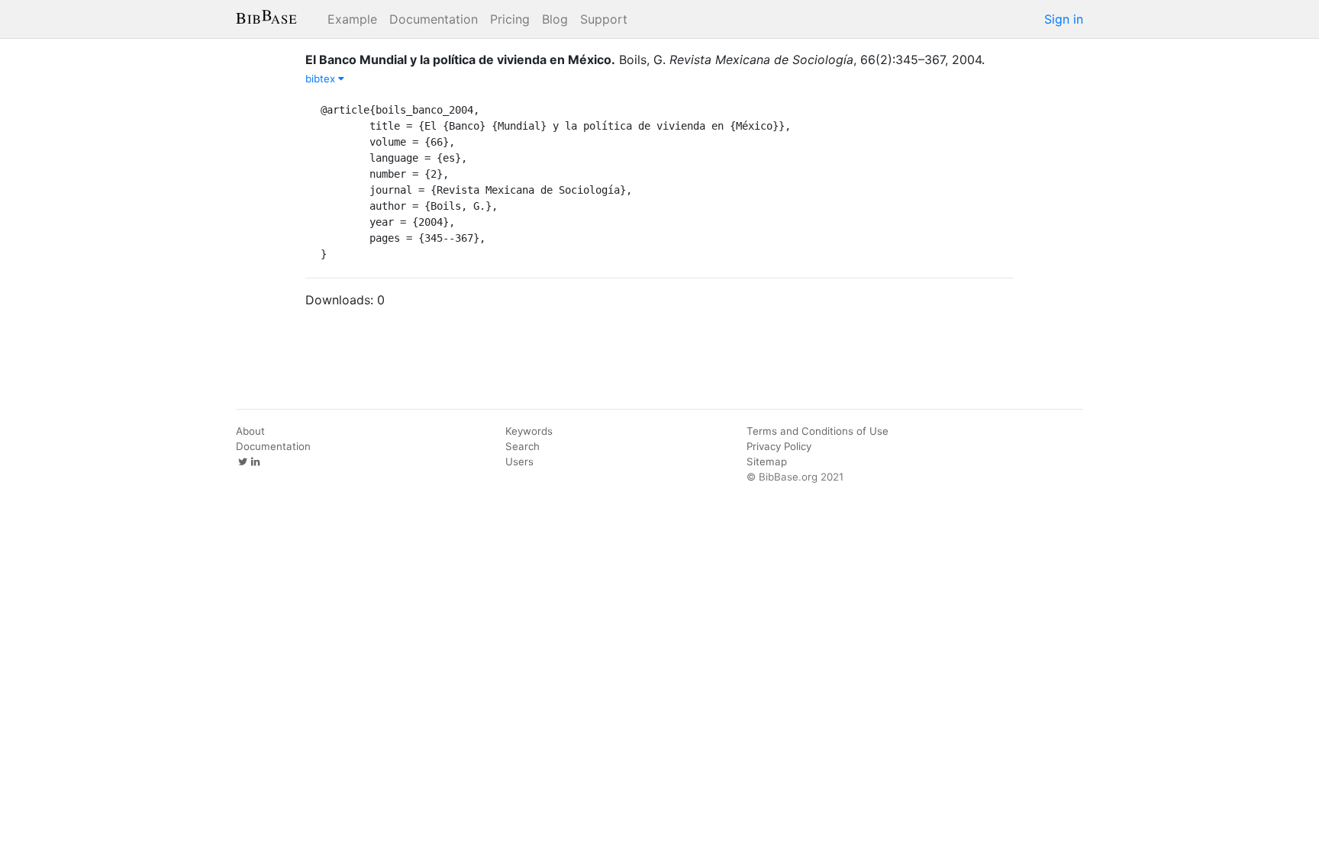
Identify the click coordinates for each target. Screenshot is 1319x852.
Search (522, 446)
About (250, 431)
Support (603, 19)
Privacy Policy (779, 446)
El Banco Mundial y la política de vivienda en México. (460, 59)
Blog (555, 19)
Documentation (433, 19)
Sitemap (767, 461)
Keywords (529, 431)
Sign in (1063, 19)
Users (519, 461)
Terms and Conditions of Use (817, 431)
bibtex (321, 78)
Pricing (510, 19)
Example (352, 19)
